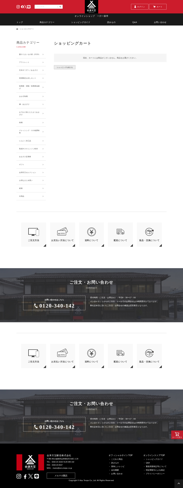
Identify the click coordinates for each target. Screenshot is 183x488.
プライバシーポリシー (155, 474)
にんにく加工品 (25, 141)
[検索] (59, 7)
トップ (19, 22)
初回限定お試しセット (27, 78)
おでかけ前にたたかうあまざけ (29, 113)
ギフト (21, 164)
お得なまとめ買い (26, 180)
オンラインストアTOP (154, 455)
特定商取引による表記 (155, 470)
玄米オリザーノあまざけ (28, 70)
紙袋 (21, 188)
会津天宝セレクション (27, 172)
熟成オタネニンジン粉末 (28, 149)
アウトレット (24, 62)
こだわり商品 (117, 459)
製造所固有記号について (156, 466)
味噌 (21, 122)
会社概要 (115, 470)
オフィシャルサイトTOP (121, 455)
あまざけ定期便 (25, 157)
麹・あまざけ (24, 104)
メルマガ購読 (61, 475)
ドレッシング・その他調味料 (29, 132)
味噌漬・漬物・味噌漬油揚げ (29, 87)
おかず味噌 (23, 96)
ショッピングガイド (80, 22)
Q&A (134, 22)
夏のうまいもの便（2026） (29, 54)
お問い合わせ (160, 22)
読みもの (111, 22)
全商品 (21, 196)
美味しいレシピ (117, 466)
